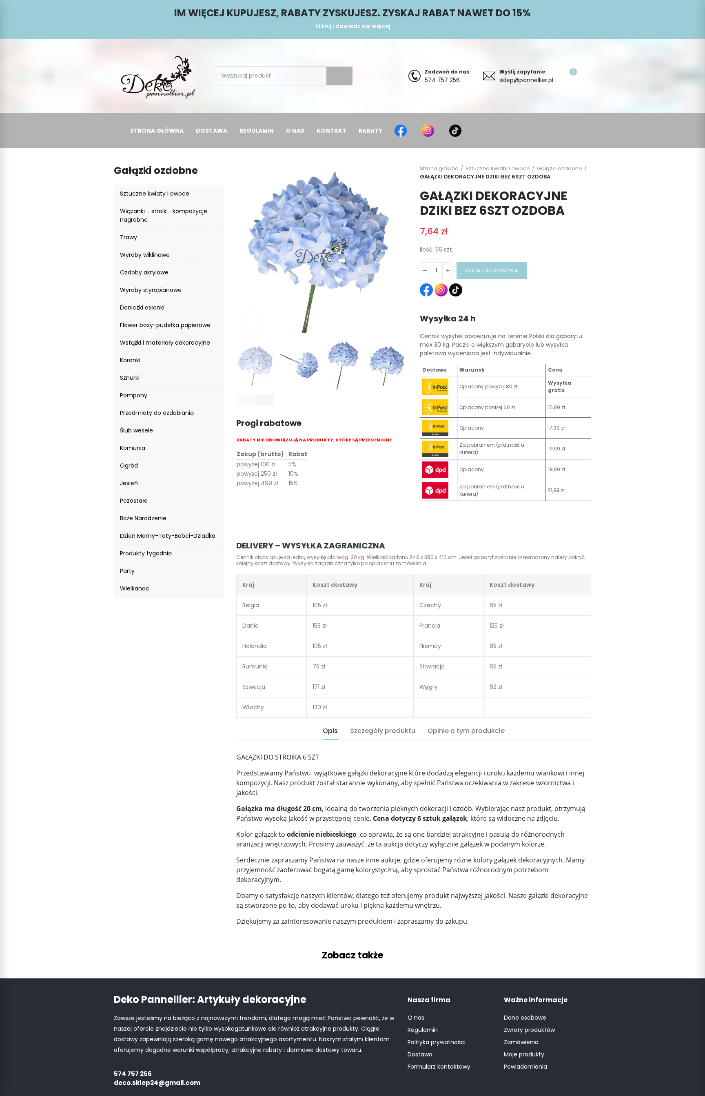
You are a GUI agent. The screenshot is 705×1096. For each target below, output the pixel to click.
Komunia (132, 448)
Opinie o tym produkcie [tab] (466, 730)
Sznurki (130, 378)
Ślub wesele (136, 430)
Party (127, 571)
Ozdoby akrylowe (144, 272)
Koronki (130, 360)
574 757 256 (448, 76)
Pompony (133, 395)
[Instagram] (429, 130)
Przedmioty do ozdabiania (157, 413)
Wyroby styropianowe (151, 290)
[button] (245, 400)
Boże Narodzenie (143, 518)
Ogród (129, 465)
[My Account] (587, 76)
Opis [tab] (330, 730)
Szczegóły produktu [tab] (382, 730)
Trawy (128, 237)
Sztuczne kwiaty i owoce (154, 193)
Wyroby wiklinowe (145, 255)
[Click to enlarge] (251, 321)
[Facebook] (402, 130)
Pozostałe (134, 501)
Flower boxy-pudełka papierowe (165, 325)
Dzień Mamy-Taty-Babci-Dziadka (167, 536)
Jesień (129, 483)
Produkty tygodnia (146, 553)
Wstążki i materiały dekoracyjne (165, 343)
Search (339, 76)
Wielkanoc (134, 588)
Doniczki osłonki (142, 307)
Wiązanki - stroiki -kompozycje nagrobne (163, 215)
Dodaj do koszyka (491, 270)
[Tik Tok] (456, 130)
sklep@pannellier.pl (526, 76)
